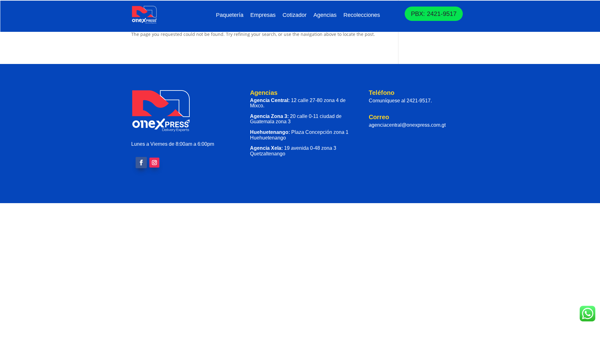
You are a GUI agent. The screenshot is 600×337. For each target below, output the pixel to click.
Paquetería (229, 15)
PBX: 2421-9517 (434, 13)
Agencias (325, 15)
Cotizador (294, 15)
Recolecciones (361, 15)
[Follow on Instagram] (154, 163)
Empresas (263, 15)
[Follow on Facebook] (141, 162)
